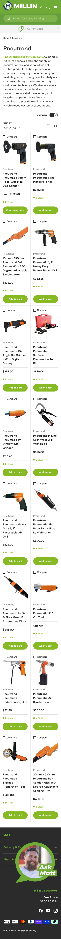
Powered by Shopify (26, 930)
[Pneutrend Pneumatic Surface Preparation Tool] (15, 753)
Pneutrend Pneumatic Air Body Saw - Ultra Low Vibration (44, 526)
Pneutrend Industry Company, (23, 57)
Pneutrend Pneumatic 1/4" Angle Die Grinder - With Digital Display (14, 355)
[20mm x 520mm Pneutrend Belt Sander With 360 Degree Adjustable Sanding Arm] (45, 753)
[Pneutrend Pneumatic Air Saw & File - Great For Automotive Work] (15, 587)
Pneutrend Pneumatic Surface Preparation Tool (14, 780)
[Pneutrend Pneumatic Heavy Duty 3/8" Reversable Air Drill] (15, 499)
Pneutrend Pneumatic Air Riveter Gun (42, 698)
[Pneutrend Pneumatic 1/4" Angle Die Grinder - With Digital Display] (15, 325)
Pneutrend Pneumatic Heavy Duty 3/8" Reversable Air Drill (14, 528)
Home (6, 38)
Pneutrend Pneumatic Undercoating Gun (15, 698)
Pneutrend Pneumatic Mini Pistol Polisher (43, 178)
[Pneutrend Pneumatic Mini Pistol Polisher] (45, 152)
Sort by (7, 122)
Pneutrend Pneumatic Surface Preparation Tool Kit (44, 355)
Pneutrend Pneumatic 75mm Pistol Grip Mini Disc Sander (14, 180)
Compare (42, 114)
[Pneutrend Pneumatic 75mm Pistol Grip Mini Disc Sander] (15, 152)
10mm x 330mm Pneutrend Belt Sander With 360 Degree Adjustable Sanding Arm (15, 266)
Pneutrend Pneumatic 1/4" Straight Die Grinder (13, 442)
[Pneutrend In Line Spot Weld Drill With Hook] (45, 414)
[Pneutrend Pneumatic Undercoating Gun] (15, 672)
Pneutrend (17, 38)
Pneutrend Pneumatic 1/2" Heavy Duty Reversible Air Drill (45, 264)
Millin (13, 930)
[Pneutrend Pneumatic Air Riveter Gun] (45, 672)
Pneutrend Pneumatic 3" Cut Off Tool (45, 613)
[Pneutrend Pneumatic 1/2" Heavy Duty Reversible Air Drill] (45, 237)
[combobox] (30, 18)
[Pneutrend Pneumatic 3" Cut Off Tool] (45, 587)
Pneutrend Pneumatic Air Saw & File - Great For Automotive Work (15, 615)
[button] (48, 7)
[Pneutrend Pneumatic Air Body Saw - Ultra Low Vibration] (45, 499)
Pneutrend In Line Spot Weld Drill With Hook (45, 440)
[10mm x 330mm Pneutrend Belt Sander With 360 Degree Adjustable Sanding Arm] (15, 237)
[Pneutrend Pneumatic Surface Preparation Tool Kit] (45, 325)
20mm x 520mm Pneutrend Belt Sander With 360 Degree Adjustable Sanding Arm (45, 782)
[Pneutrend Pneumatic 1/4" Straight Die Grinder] (15, 414)
